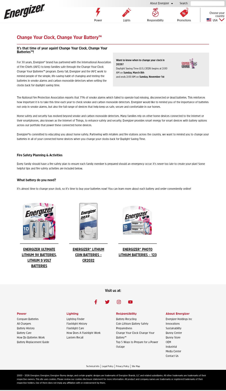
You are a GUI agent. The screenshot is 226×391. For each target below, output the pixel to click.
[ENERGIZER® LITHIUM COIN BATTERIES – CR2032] (88, 240)
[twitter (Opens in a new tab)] (107, 302)
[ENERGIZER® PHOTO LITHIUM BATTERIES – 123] (137, 240)
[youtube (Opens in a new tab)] (130, 302)
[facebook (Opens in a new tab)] (95, 302)
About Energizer (159, 3)
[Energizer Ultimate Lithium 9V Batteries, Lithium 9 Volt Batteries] (39, 240)
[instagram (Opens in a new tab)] (118, 302)
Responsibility (126, 314)
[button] (213, 16)
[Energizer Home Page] (24, 11)
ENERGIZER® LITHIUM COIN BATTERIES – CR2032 (88, 255)
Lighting (72, 314)
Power (21, 314)
